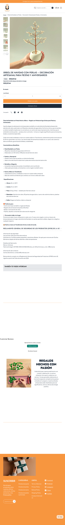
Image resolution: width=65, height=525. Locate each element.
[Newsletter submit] (14, 501)
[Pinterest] (22, 112)
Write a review (32, 346)
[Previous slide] (4, 54)
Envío (14, 81)
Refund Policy (36, 490)
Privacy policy (7, 495)
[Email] (11, 112)
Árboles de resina (23, 490)
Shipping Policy (36, 493)
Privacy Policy (36, 487)
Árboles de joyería (23, 484)
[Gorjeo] (18, 112)
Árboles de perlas (23, 487)
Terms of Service (36, 484)
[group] (5, 19)
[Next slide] (7, 54)
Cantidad (6, 93)
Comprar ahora (32, 106)
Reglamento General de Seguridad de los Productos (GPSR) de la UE (31, 229)
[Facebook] (15, 112)
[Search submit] (52, 8)
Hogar (4, 15)
